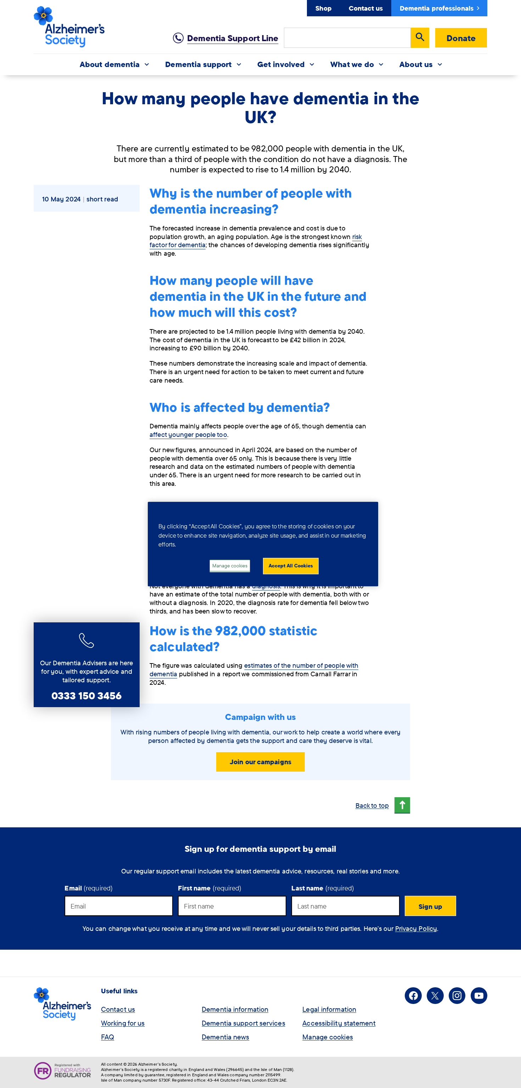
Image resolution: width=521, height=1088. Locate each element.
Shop (323, 8)
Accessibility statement (338, 1022)
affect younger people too (188, 434)
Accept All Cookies (291, 565)
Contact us (366, 8)
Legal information (329, 1009)
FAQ (107, 1036)
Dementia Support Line (232, 38)
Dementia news (225, 1036)
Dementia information (235, 1009)
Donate (461, 38)
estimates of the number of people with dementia (254, 669)
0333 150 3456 (86, 695)
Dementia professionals (437, 8)
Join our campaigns (260, 761)
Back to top (372, 805)
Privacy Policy (416, 928)
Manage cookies (327, 1036)
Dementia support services (243, 1022)
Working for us (123, 1022)
